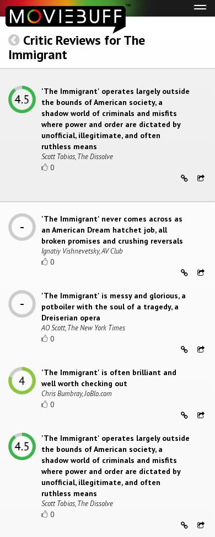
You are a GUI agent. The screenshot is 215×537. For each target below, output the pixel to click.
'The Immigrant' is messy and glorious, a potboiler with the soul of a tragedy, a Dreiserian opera (113, 307)
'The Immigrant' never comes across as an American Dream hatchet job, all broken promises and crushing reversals (112, 230)
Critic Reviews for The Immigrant (76, 47)
